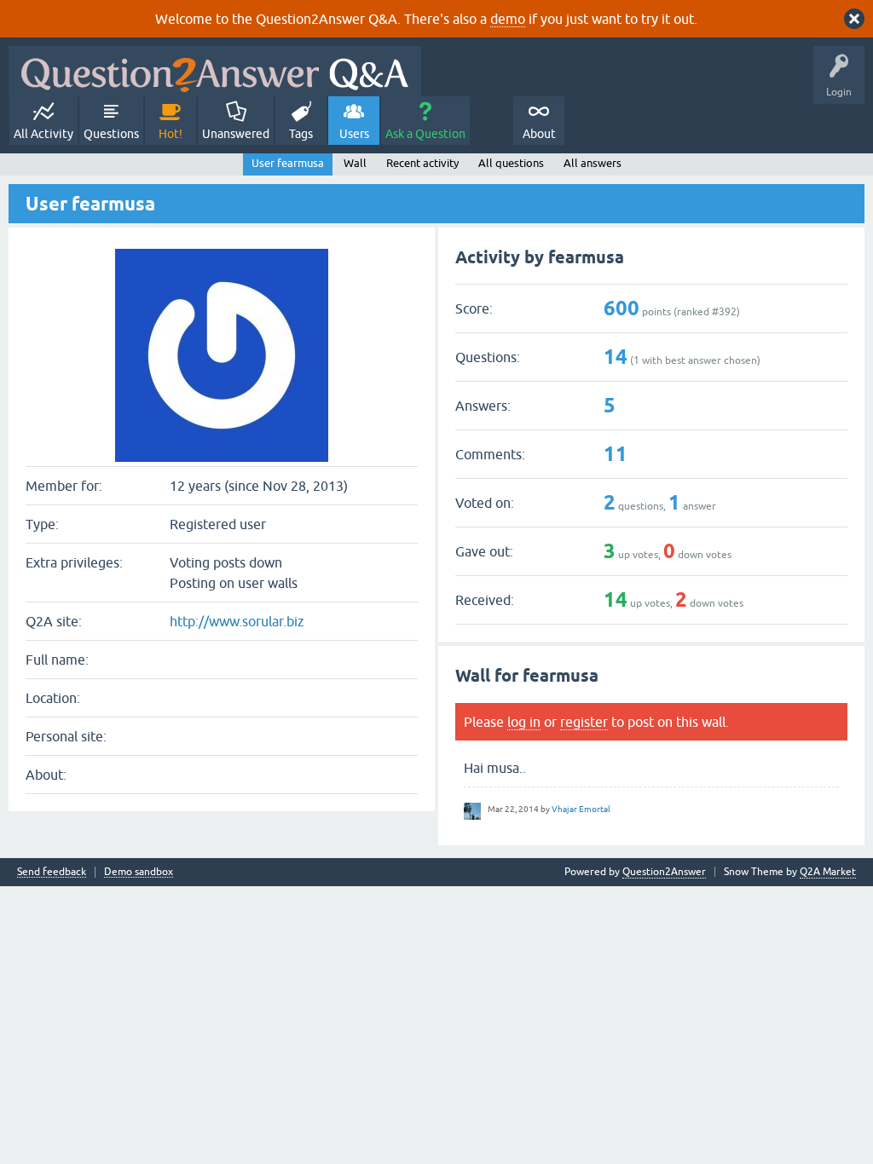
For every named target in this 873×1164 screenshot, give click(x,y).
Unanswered (235, 134)
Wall (355, 163)
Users (354, 134)
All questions (511, 163)
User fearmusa (287, 163)
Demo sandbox (138, 872)
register (584, 721)
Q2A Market (828, 872)
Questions (111, 134)
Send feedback (51, 872)
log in (524, 721)
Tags (301, 134)
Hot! (170, 134)
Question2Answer (664, 872)
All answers (593, 163)
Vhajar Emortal (581, 809)
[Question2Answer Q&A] (215, 71)
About (539, 134)
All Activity (43, 134)
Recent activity (422, 163)
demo (507, 18)
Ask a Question (425, 134)
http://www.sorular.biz (237, 621)
